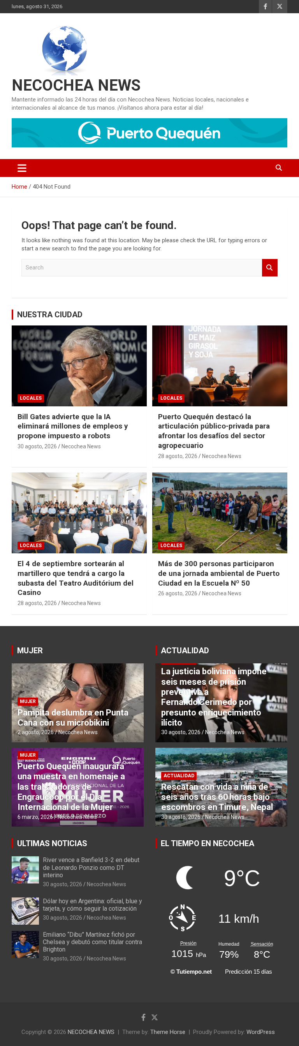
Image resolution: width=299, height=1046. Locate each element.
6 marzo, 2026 (35, 817)
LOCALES (31, 398)
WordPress (260, 1032)
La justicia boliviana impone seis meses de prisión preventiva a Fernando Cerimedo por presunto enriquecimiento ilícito (214, 697)
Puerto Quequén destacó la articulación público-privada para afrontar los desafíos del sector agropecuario (214, 431)
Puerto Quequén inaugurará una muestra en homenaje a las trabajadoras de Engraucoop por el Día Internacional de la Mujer (71, 786)
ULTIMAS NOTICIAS (52, 843)
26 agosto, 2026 (177, 593)
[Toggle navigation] (22, 168)
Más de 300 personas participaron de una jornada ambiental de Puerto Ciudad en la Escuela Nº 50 (219, 573)
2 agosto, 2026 (36, 732)
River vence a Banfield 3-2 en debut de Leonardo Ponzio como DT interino (91, 867)
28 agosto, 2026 (177, 456)
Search (270, 267)
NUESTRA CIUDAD (50, 314)
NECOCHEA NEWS (76, 85)
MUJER (30, 650)
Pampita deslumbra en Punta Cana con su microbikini (73, 718)
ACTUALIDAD (185, 650)
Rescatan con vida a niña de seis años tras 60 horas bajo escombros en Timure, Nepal (217, 797)
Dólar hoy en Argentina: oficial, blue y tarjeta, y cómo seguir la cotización (92, 904)
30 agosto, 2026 (37, 446)
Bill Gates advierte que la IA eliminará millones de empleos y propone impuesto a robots (73, 426)
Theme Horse (167, 1032)
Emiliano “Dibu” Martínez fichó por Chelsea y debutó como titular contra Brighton (92, 942)
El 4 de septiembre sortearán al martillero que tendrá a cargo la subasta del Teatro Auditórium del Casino (76, 578)
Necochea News (81, 446)
